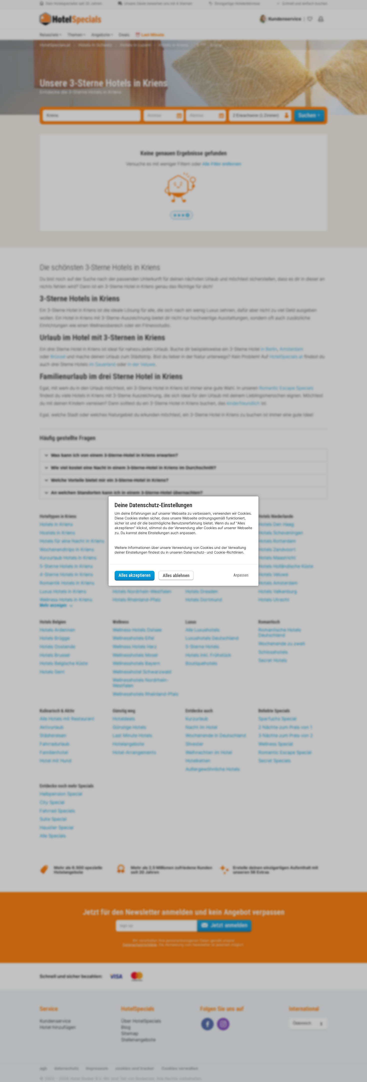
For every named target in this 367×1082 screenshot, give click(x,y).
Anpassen (240, 575)
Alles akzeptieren (135, 575)
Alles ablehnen (176, 575)
